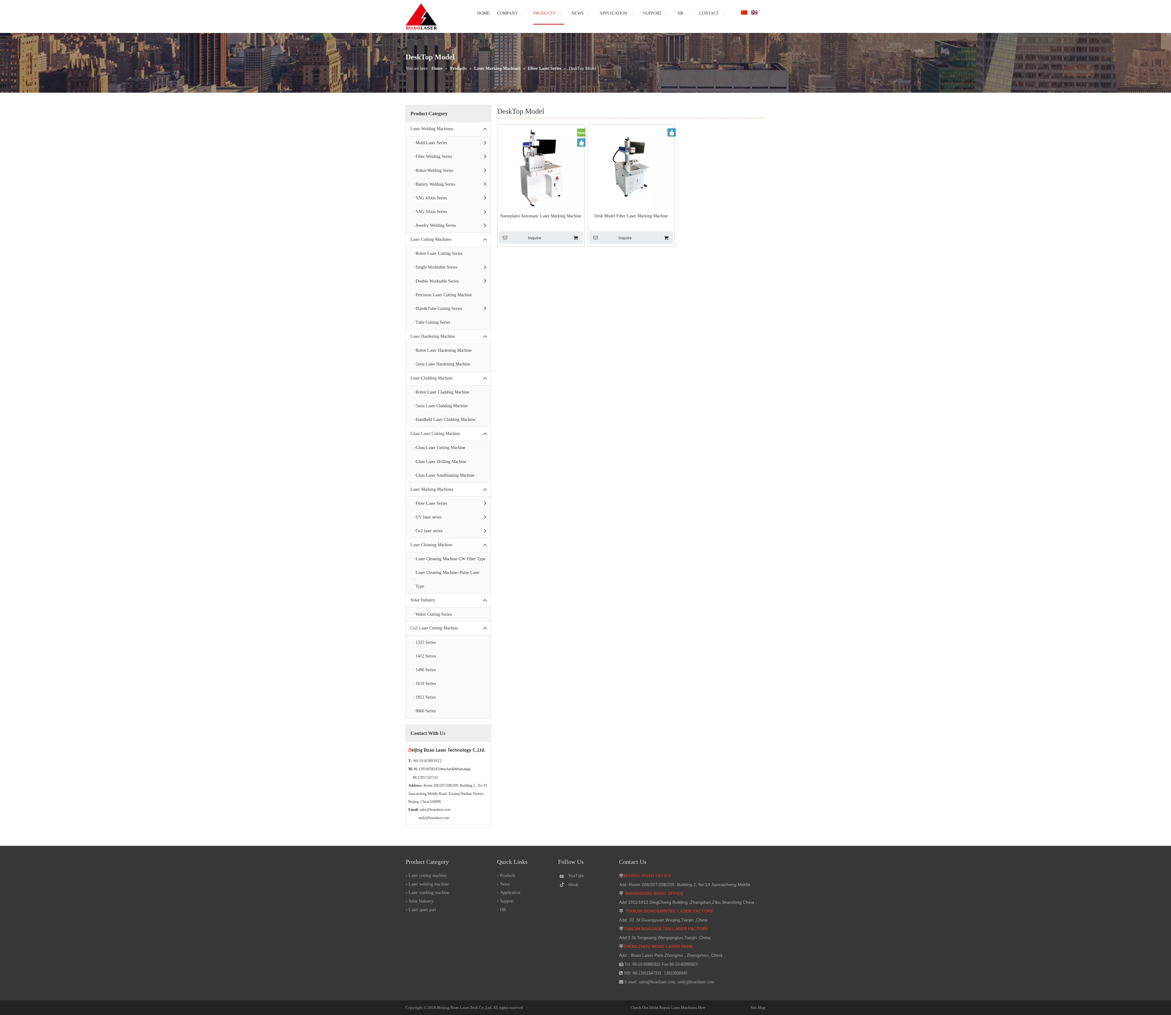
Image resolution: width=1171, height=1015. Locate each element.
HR (503, 909)
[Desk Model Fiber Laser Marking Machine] (631, 168)
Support (507, 901)
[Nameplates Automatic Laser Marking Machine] (541, 168)
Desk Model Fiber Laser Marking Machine (631, 216)
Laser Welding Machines (431, 128)
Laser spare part (422, 909)
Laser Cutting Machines (430, 239)
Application (510, 892)
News (505, 884)
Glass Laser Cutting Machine (435, 433)
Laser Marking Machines (431, 489)
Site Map (736, 1007)
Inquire (534, 237)
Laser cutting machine (428, 875)
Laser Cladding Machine (431, 378)
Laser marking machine (429, 892)
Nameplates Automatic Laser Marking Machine (540, 216)
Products (507, 875)
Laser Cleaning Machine (431, 545)
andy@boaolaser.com (433, 818)
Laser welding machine (429, 884)
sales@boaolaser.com (435, 809)
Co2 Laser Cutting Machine (434, 628)
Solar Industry (422, 600)
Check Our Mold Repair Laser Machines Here (668, 1007)
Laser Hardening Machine (432, 336)
